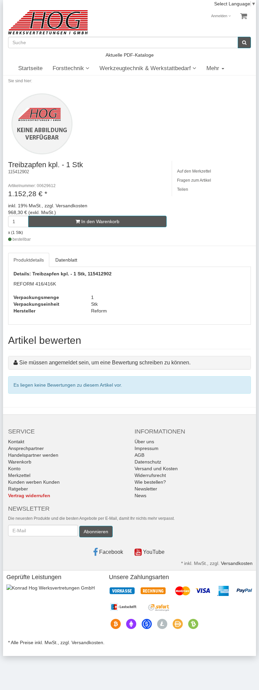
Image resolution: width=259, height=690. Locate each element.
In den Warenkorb (99, 221)
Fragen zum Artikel (194, 180)
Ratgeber (18, 488)
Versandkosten (237, 563)
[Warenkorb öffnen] (243, 16)
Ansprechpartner (26, 448)
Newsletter (146, 488)
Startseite (30, 68)
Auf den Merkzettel (194, 171)
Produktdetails (28, 260)
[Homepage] (48, 22)
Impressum (147, 448)
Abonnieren (96, 531)
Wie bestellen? (150, 482)
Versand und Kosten (156, 468)
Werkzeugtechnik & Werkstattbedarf (146, 68)
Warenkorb (19, 461)
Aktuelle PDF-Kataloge (130, 55)
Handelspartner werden (33, 455)
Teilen (182, 189)
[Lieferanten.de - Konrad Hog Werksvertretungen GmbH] (50, 587)
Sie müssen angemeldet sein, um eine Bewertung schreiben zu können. (105, 362)
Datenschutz (148, 461)
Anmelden (219, 16)
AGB (139, 455)
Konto (14, 468)
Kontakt (16, 441)
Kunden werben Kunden (34, 482)
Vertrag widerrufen (29, 495)
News (140, 495)
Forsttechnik (69, 68)
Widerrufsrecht (150, 475)
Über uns (144, 441)
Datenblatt (66, 260)
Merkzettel (19, 475)
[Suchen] (244, 42)
